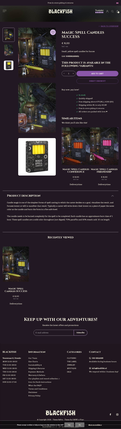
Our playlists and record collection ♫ (44, 379)
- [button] (64, 73)
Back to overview (109, 26)
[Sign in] (107, 11)
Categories (74, 352)
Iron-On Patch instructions (39, 382)
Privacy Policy (34, 396)
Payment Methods (36, 372)
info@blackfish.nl (99, 368)
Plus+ (82, 420)
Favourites (53, 32)
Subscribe (80, 333)
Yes (69, 425)
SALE (69, 372)
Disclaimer (32, 392)
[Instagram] (117, 414)
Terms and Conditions (37, 389)
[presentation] (62, 143)
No (80, 425)
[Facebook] (110, 414)
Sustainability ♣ (35, 365)
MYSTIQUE (71, 368)
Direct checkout (97, 81)
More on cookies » (95, 425)
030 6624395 (97, 358)
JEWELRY (71, 365)
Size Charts (33, 361)
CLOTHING (71, 358)
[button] (4, 11)
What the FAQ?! (35, 385)
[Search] (112, 11)
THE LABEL (72, 361)
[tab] (60, 196)
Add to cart (97, 74)
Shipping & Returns (36, 368)
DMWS (75, 420)
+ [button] (73, 73)
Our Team (32, 358)
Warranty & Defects (36, 375)
